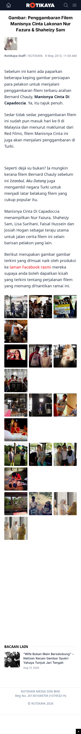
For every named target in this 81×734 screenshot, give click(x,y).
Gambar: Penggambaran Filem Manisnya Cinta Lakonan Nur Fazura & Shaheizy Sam (40, 23)
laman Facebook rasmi (30, 267)
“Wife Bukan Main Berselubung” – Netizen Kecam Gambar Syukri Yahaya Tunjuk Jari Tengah (48, 658)
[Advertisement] (40, 588)
